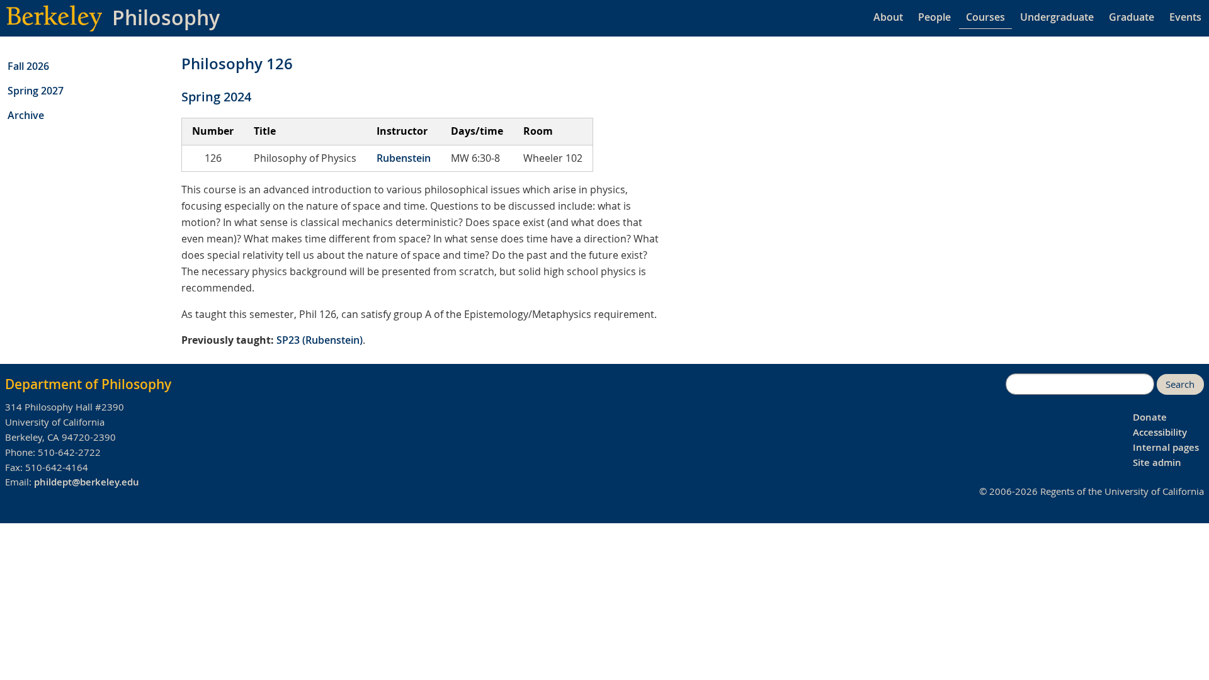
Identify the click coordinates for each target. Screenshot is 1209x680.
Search (1180, 384)
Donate (1150, 417)
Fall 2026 (28, 66)
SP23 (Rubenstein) (319, 340)
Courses (985, 17)
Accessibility (1160, 432)
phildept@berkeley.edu (86, 482)
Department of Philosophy (88, 384)
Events (1185, 17)
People (934, 17)
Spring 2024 (216, 96)
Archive (26, 115)
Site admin (1157, 462)
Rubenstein (404, 158)
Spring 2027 (36, 91)
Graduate (1131, 17)
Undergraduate (1057, 17)
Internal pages (1166, 447)
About (888, 17)
